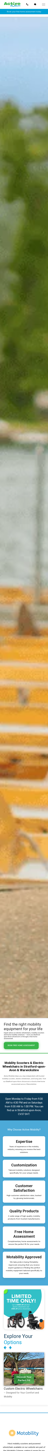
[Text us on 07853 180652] (35, 4)
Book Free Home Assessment (21, 1045)
